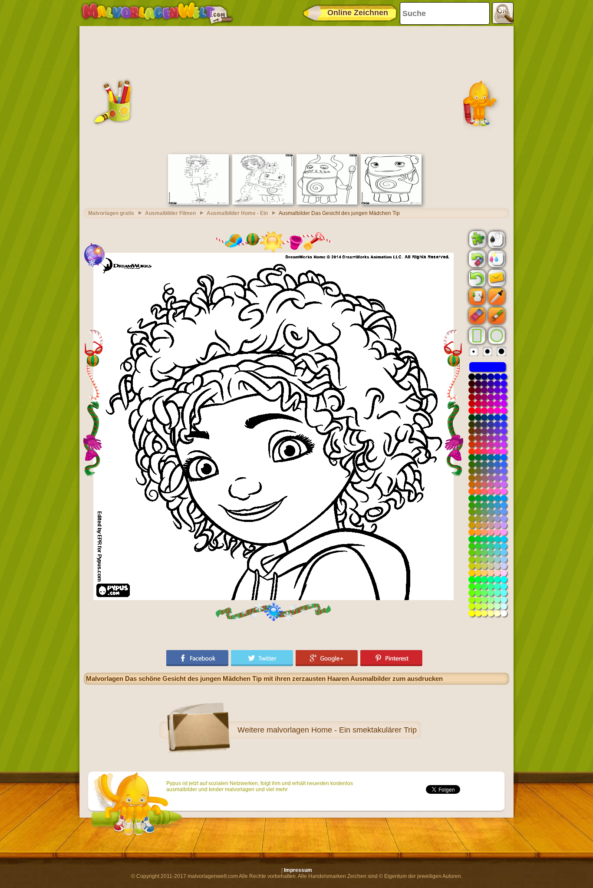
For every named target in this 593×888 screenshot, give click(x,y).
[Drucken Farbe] (496, 258)
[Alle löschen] (476, 258)
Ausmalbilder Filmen (170, 213)
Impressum (298, 870)
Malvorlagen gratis (111, 213)
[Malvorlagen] (156, 13)
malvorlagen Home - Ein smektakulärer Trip (342, 730)
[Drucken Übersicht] (496, 239)
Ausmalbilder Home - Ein (237, 213)
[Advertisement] (296, 89)
